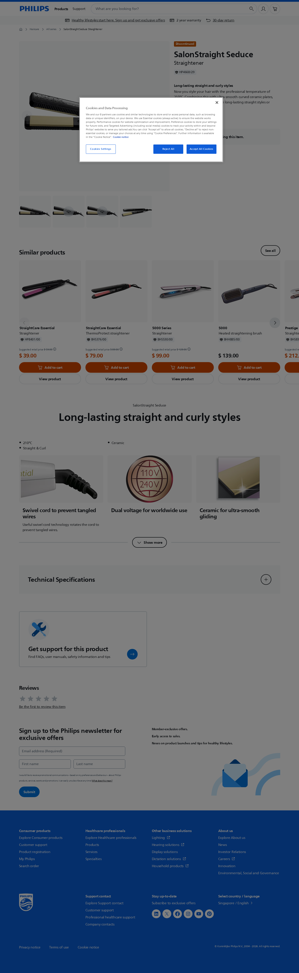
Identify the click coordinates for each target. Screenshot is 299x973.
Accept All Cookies (201, 149)
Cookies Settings (100, 149)
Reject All (168, 149)
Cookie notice (121, 137)
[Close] (217, 102)
